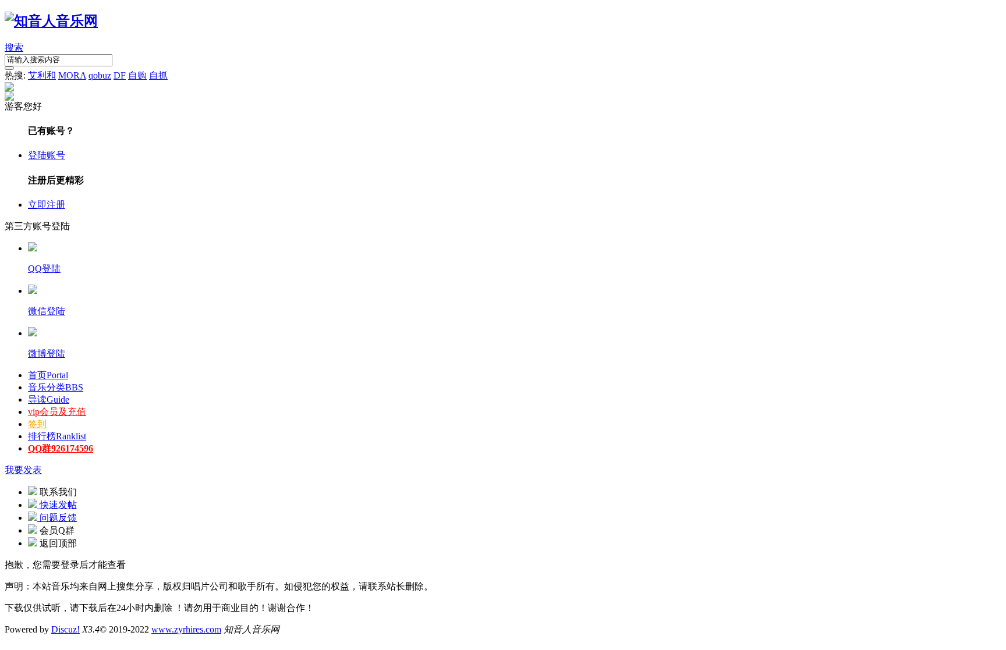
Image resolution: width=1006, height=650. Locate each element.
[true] (9, 68)
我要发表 (23, 470)
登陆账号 (46, 155)
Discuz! (65, 629)
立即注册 (46, 204)
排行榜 (57, 436)
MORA (72, 75)
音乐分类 (55, 387)
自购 (137, 75)
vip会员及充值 (57, 412)
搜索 (14, 47)
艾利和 (42, 75)
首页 (48, 375)
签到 (37, 424)
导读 (48, 399)
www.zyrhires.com (186, 629)
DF (120, 75)
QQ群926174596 (60, 448)
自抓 (158, 75)
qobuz (99, 75)
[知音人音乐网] (51, 21)
